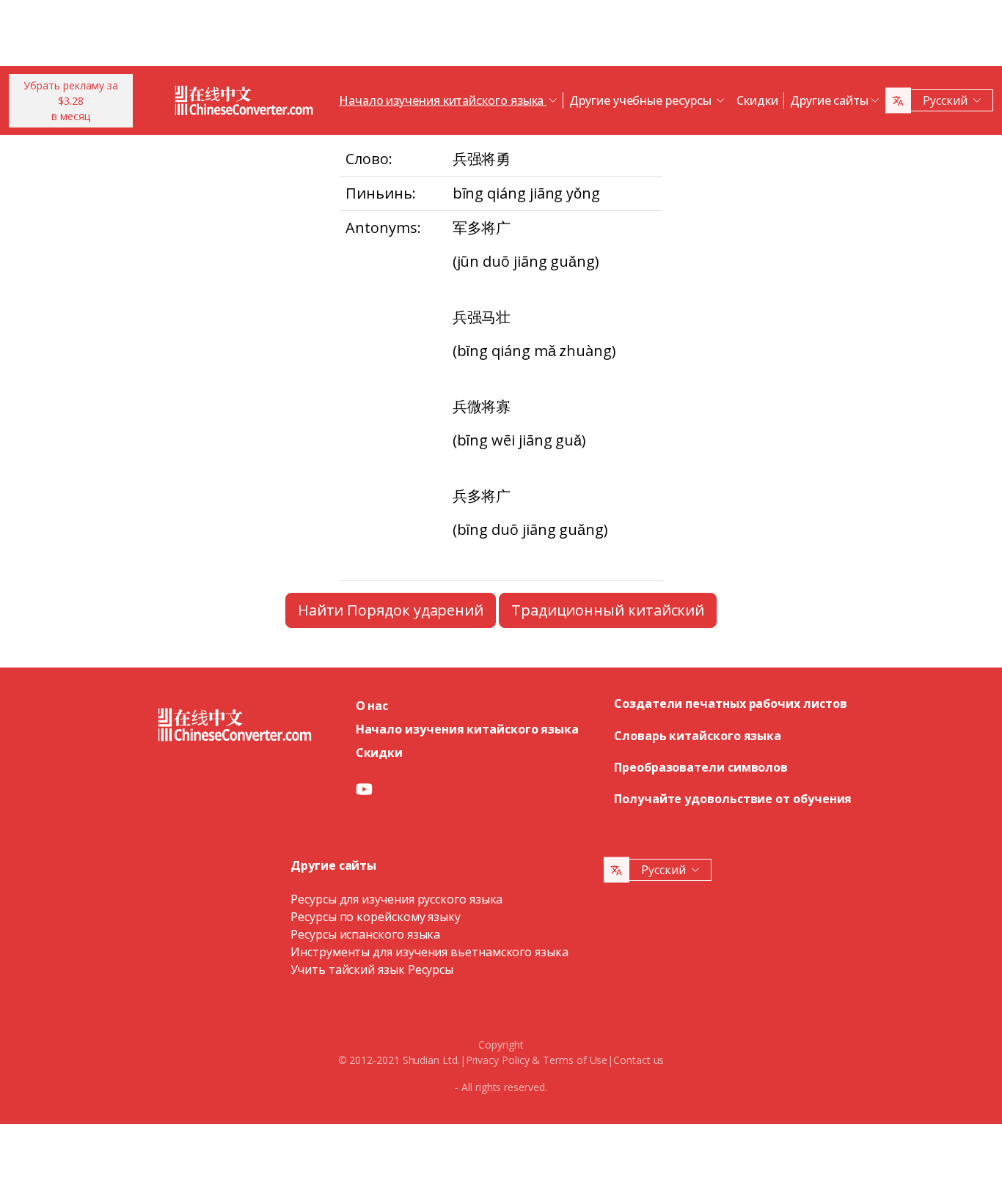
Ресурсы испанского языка (365, 934)
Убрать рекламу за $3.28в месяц (70, 100)
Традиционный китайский (607, 610)
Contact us (638, 1060)
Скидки (757, 100)
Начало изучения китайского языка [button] (442, 100)
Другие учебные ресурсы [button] (641, 100)
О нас (372, 706)
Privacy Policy (498, 1060)
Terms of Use (575, 1060)
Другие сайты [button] (829, 100)
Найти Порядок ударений (390, 610)
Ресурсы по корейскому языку (375, 917)
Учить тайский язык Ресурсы (371, 969)
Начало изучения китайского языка (467, 729)
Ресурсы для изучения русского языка (396, 899)
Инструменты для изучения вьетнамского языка (429, 952)
